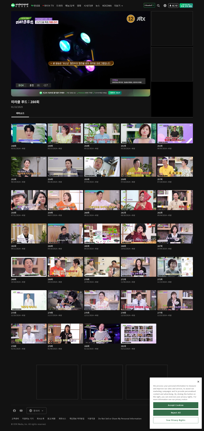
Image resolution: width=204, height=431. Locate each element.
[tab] (20, 113)
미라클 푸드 (19, 101)
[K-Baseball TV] (149, 5)
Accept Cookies (176, 405)
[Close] (198, 382)
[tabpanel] (102, 238)
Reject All (176, 412)
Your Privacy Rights (175, 420)
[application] (80, 50)
